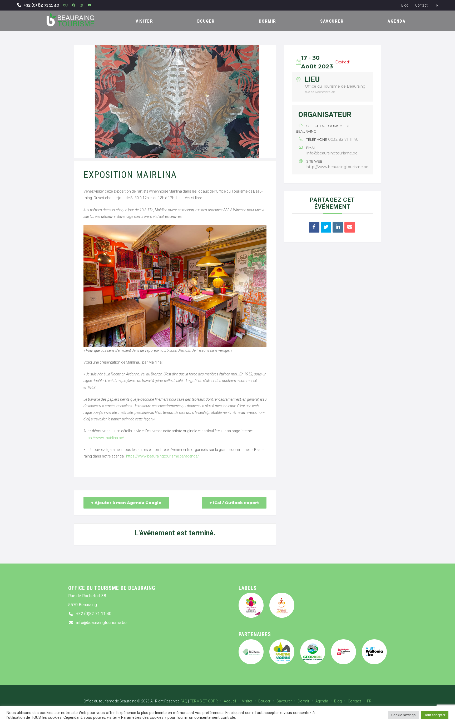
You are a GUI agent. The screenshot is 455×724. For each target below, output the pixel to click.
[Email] (349, 227)
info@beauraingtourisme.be (332, 153)
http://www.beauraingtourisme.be (337, 166)
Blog (404, 5)
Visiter (247, 701)
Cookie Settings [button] (403, 715)
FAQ (183, 701)
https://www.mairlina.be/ (103, 438)
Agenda (321, 701)
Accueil (230, 701)
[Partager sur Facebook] (314, 227)
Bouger (264, 701)
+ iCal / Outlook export (234, 502)
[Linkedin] (338, 227)
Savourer (284, 701)
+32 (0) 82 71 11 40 (41, 5)
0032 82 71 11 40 (343, 139)
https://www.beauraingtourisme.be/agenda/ (162, 456)
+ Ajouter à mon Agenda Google (126, 502)
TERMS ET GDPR (204, 701)
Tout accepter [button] (434, 715)
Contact (421, 5)
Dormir (303, 701)
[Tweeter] (326, 227)
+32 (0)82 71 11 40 (93, 613)
